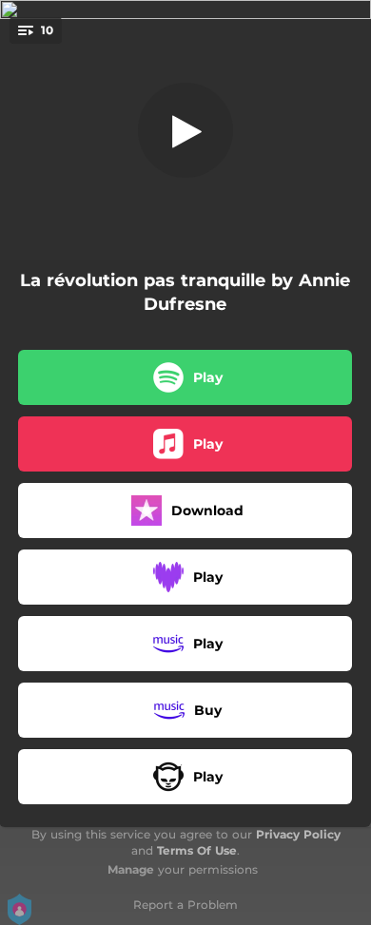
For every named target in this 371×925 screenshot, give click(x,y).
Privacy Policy (298, 834)
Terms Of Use (197, 850)
